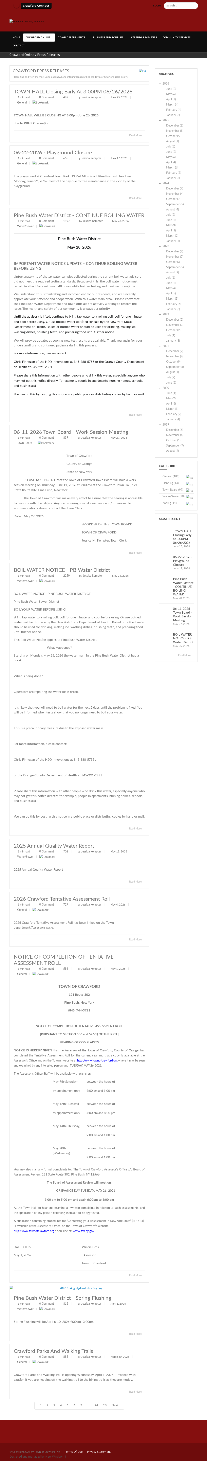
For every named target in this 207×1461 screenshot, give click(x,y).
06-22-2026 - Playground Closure (53, 152)
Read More (135, 135)
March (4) (172, 104)
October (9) (173, 361)
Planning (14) (171, 483)
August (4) (172, 209)
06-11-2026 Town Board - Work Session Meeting (71, 432)
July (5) (170, 146)
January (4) (173, 419)
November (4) (174, 193)
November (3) (174, 325)
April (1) (171, 99)
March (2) (172, 235)
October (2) (173, 330)
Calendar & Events (144, 37)
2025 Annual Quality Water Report (54, 846)
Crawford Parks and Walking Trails (53, 1351)
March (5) (172, 298)
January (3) (173, 115)
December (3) (174, 125)
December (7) (174, 188)
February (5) (173, 304)
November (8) (174, 131)
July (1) (170, 335)
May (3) (171, 225)
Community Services (176, 37)
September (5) (175, 204)
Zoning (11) (170, 503)
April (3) (171, 230)
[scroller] (200, 1456)
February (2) (173, 414)
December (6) (174, 430)
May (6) (171, 94)
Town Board (24, 443)
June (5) (171, 382)
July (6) (170, 277)
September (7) (175, 445)
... (88, 1405)
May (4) (171, 288)
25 (105, 1405)
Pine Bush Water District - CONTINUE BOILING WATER (79, 215)
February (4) (173, 110)
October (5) (173, 136)
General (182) (171, 476)
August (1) (172, 141)
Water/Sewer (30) (174, 496)
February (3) (173, 173)
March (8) (172, 409)
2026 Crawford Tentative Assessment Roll (62, 899)
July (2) (170, 214)
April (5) (171, 293)
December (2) (174, 251)
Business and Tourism (108, 37)
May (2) (171, 398)
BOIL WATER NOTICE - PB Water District (62, 570)
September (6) (175, 367)
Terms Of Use (73, 1452)
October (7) (173, 199)
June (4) (171, 220)
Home (16, 37)
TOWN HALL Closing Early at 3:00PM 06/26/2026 (73, 91)
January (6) (173, 309)
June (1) (171, 393)
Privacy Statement (99, 1452)
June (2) (171, 89)
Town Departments (71, 37)
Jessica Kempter (91, 97)
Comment (48, 97)
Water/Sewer (25, 226)
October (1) (173, 440)
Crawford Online (38, 37)
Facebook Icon (17, 5)
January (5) (173, 241)
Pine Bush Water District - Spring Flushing (62, 1298)
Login (157, 5)
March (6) (172, 167)
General (22, 102)
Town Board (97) (173, 489)
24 (96, 1405)
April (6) (171, 403)
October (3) (173, 262)
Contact (19, 45)
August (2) (172, 272)
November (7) (174, 256)
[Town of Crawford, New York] (27, 21)
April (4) (171, 162)
